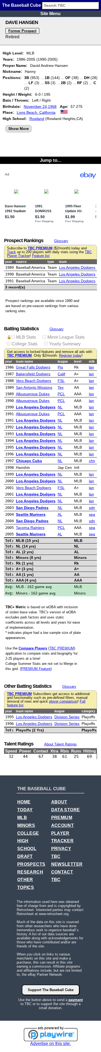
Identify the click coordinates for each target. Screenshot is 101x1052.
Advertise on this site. (50, 1043)
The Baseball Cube (21, 5)
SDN (92, 508)
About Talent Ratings (60, 744)
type (50, 262)
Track (11, 252)
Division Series (66, 717)
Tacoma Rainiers (30, 527)
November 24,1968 (40, 106)
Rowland (36, 118)
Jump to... (50, 160)
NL (60, 407)
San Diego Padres (32, 508)
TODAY (25, 809)
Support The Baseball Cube (51, 990)
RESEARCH (30, 872)
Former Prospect (22, 31)
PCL (61, 394)
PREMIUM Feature (36, 669)
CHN (92, 461)
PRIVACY (61, 848)
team (63, 262)
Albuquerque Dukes (33, 394)
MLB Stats (26, 337)
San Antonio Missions (34, 387)
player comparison (63, 701)
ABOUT (59, 802)
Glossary (61, 241)
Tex (61, 387)
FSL (61, 381)
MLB (22, 817)
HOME (24, 802)
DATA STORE (65, 809)
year (8, 262)
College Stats (24, 344)
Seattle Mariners (31, 514)
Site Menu (50, 13)
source (21, 262)
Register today (70, 355)
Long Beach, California (36, 112)
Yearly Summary (65, 344)
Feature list (41, 256)
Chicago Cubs (29, 461)
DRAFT (25, 856)
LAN (91, 367)
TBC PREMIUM (40, 248)
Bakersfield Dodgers (33, 374)
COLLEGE (28, 833)
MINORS (26, 825)
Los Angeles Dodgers (77, 267)
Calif (61, 374)
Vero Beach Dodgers (33, 381)
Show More (18, 128)
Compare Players (33, 648)
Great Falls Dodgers (33, 367)
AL (60, 514)
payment (75, 1000)
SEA (92, 514)
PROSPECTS (31, 864)
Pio (60, 367)
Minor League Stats (66, 337)
